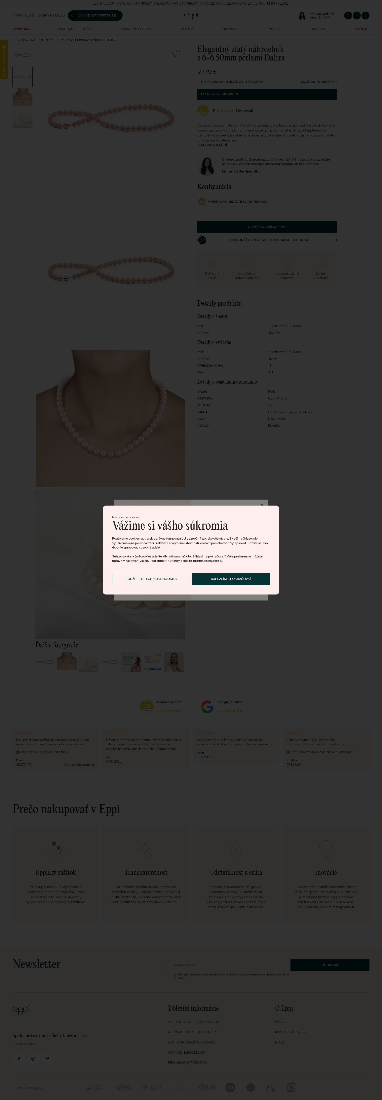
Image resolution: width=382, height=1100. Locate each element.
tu (221, 561)
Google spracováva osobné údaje (136, 548)
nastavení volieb (137, 561)
